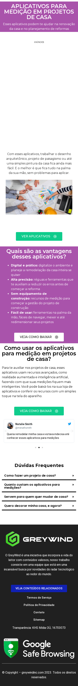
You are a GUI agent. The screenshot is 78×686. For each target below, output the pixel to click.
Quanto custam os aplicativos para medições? (32, 486)
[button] (6, 431)
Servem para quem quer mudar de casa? (36, 497)
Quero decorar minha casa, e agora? (33, 506)
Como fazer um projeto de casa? (30, 475)
